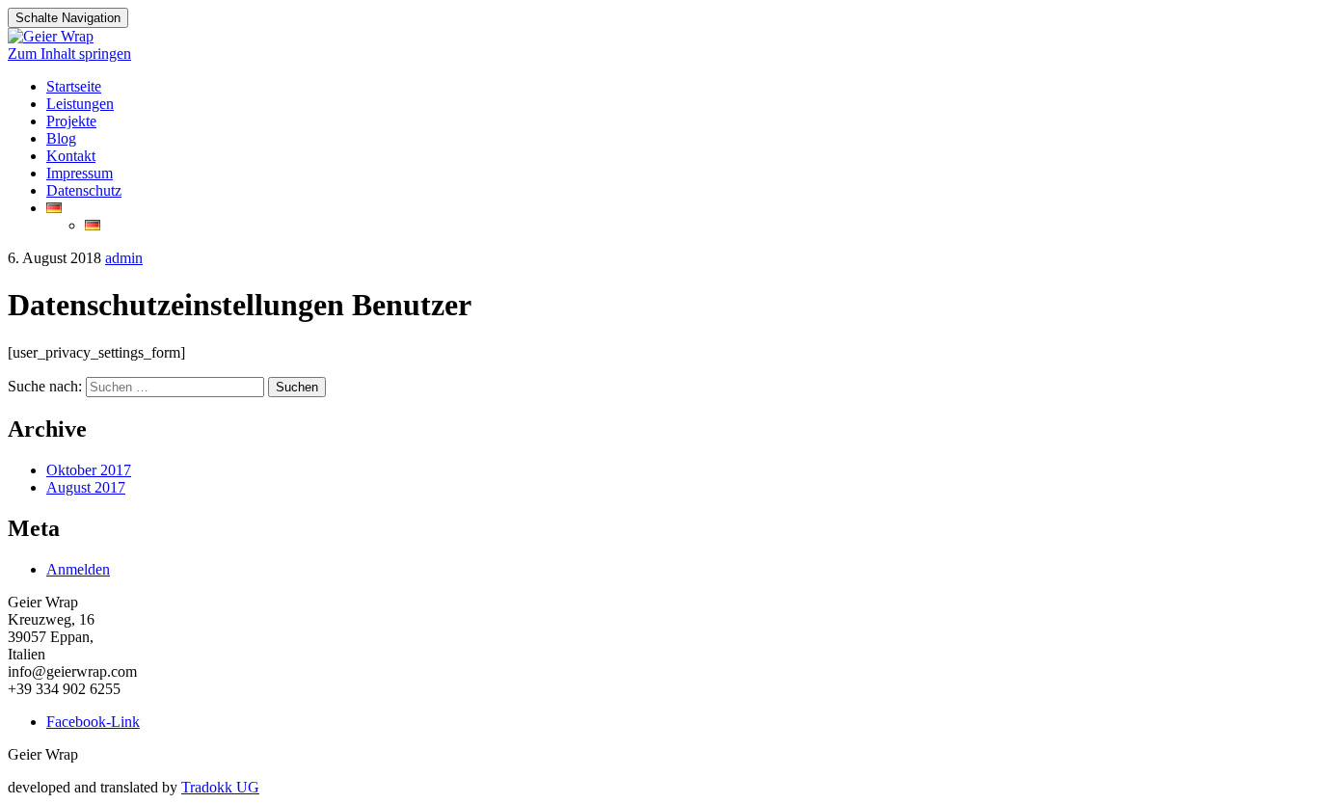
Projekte (71, 121)
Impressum (79, 173)
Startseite (73, 86)
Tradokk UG (220, 787)
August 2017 (85, 487)
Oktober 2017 (88, 470)
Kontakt (70, 155)
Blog (61, 138)
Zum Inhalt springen (69, 53)
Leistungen (80, 103)
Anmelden (78, 569)
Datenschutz (83, 190)
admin (124, 258)
